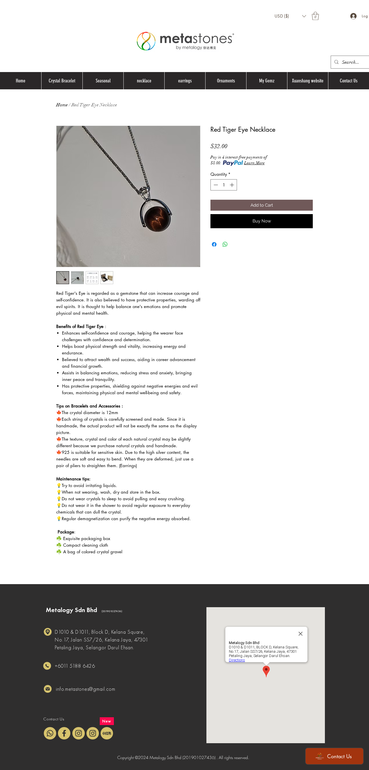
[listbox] (290, 16)
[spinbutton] (224, 185)
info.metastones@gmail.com (85, 689)
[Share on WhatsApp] (225, 244)
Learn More (254, 163)
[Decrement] (215, 185)
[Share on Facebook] (214, 244)
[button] (290, 16)
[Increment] (232, 185)
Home (62, 105)
